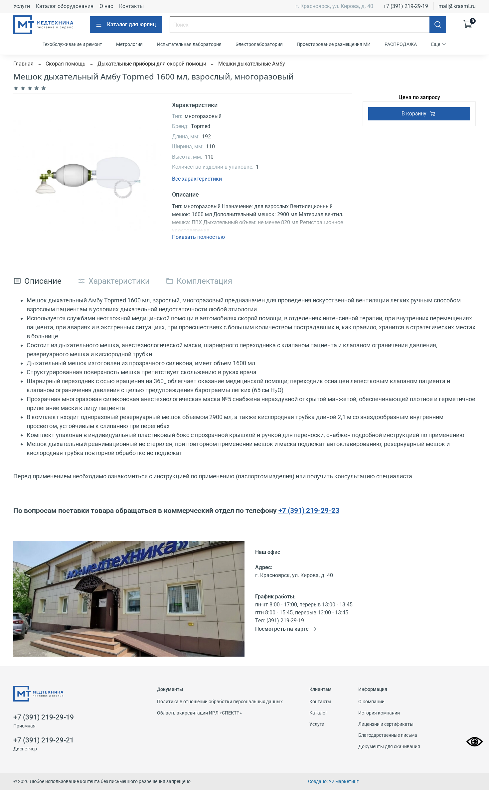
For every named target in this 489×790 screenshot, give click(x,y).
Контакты (131, 6)
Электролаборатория (259, 44)
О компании (371, 702)
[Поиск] (437, 24)
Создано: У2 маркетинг (333, 781)
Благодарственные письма (387, 735)
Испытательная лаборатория (189, 44)
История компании (379, 713)
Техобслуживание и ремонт (72, 44)
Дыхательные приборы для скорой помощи (151, 64)
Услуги (21, 6)
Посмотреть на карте (282, 629)
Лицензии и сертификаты (385, 724)
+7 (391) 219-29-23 (308, 510)
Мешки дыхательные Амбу (251, 64)
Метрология (129, 44)
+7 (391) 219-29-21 (43, 740)
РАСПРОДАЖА (401, 44)
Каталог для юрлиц (131, 24)
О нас (106, 6)
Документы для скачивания (389, 746)
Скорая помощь (65, 64)
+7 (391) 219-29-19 (405, 6)
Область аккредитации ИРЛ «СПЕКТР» (199, 713)
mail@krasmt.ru (457, 6)
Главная (23, 64)
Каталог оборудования (64, 6)
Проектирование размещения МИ (334, 44)
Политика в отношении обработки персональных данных (220, 702)
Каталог (318, 713)
